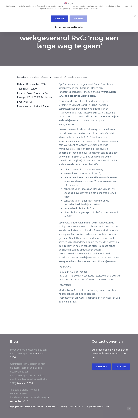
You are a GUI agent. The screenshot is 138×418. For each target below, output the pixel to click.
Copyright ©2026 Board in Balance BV (26, 407)
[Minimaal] (134, 16)
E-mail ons (101, 366)
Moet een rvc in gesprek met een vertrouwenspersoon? (28, 352)
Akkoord (59, 19)
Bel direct (121, 366)
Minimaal (78, 19)
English (71, 3)
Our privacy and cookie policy (69, 27)
